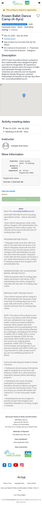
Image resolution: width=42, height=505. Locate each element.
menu (3, 3)
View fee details (8, 191)
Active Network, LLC (12, 500)
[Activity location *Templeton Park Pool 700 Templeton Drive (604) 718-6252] (24, 94)
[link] (10, 39)
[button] (38, 15)
